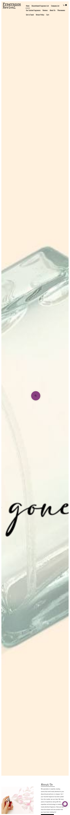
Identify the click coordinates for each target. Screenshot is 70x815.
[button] (35, 395)
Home (27, 6)
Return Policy (40, 14)
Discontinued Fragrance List (40, 6)
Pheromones (61, 10)
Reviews (45, 10)
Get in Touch (30, 14)
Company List (55, 6)
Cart (47, 14)
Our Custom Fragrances (33, 10)
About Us (52, 10)
